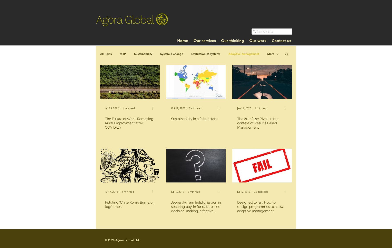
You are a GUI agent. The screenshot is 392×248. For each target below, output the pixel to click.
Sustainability (143, 54)
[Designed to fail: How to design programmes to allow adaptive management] (262, 165)
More (270, 54)
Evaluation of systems (205, 54)
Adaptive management (243, 54)
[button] (287, 54)
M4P (123, 54)
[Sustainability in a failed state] (196, 82)
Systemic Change (171, 54)
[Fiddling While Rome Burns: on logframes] (130, 165)
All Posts (106, 54)
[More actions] (154, 108)
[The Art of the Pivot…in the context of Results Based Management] (262, 82)
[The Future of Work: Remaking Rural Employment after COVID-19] (130, 82)
